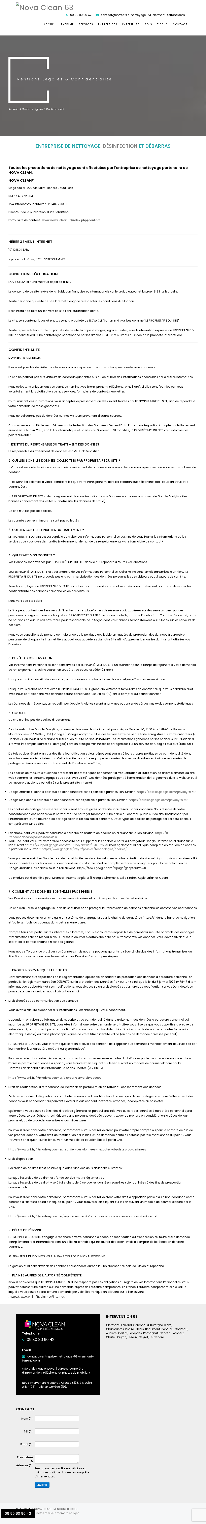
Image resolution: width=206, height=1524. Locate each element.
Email (26, 1444)
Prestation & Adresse (24, 1461)
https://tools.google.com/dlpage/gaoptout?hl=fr (111, 868)
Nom (27, 1419)
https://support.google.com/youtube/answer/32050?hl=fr (67, 845)
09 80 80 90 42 (40, 1339)
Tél (28, 1431)
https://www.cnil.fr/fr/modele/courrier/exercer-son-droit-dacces (54, 1078)
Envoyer (42, 1485)
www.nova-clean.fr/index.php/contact (71, 220)
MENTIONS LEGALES (65, 1509)
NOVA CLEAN (42, 1509)
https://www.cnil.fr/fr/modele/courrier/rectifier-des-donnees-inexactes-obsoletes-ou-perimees (77, 1149)
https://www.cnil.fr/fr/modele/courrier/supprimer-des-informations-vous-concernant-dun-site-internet (83, 1216)
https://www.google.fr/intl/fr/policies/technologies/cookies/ (84, 849)
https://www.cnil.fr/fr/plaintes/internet (37, 1297)
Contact (180, 24)
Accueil (49, 24)
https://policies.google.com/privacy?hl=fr (166, 792)
